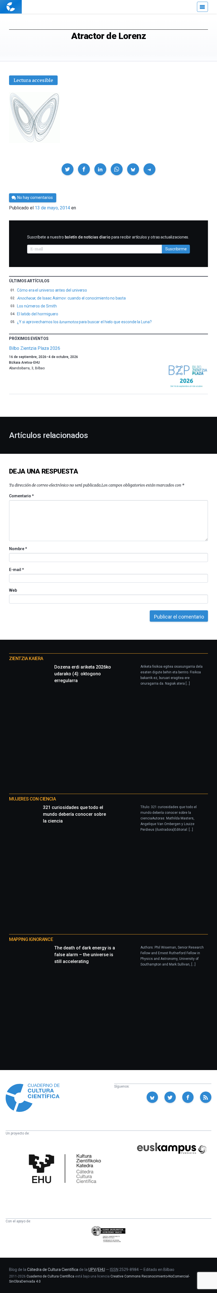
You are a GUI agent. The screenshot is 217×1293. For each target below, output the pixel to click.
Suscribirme (176, 249)
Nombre (18, 548)
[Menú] (202, 7)
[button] (67, 169)
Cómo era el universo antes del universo (52, 290)
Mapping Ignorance (31, 939)
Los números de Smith (37, 306)
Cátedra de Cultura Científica (52, 1269)
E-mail (16, 569)
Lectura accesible (33, 80)
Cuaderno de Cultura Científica (50, 1276)
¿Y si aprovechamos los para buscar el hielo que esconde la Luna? (84, 322)
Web (13, 590)
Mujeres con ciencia (32, 799)
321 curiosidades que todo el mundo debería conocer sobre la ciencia (74, 814)
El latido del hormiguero (37, 314)
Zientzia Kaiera (26, 658)
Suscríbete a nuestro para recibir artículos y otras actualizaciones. (108, 237)
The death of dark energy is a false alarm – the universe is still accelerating (84, 954)
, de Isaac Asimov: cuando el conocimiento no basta (71, 298)
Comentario (21, 496)
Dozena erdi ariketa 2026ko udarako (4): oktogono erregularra (82, 673)
